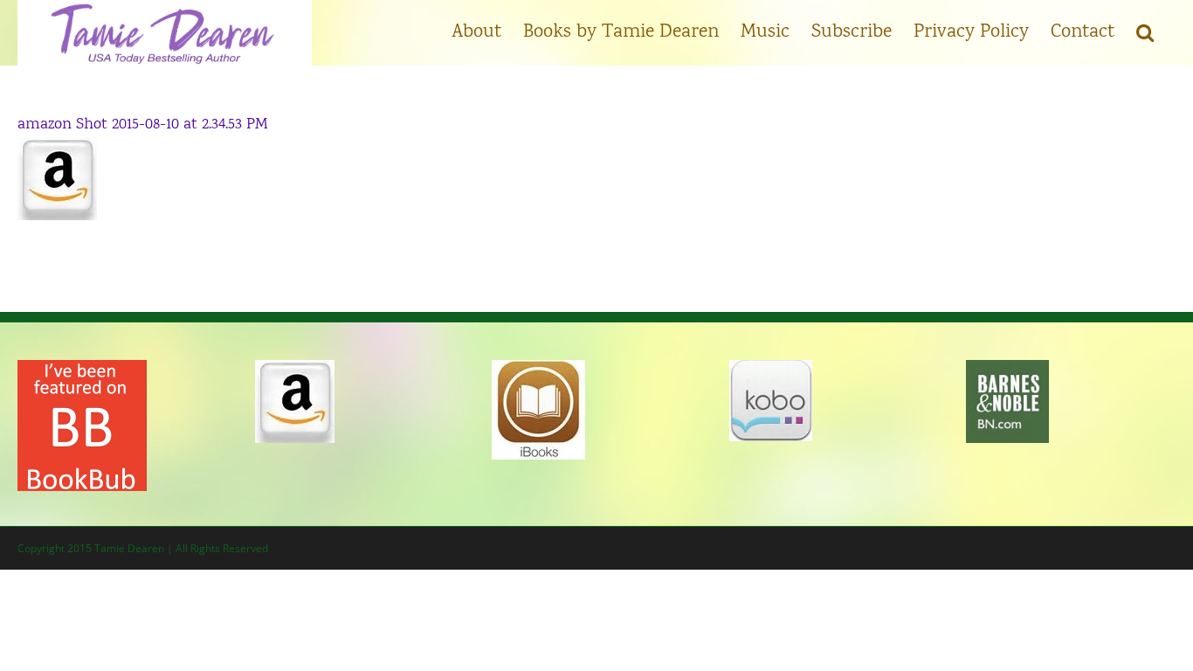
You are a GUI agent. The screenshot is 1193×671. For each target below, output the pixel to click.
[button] (1145, 30)
